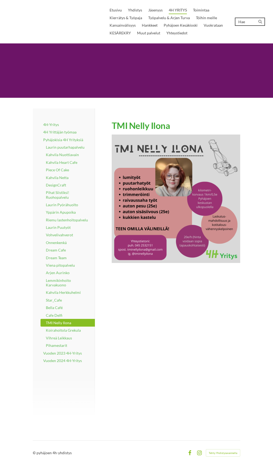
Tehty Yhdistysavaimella (223, 452)
